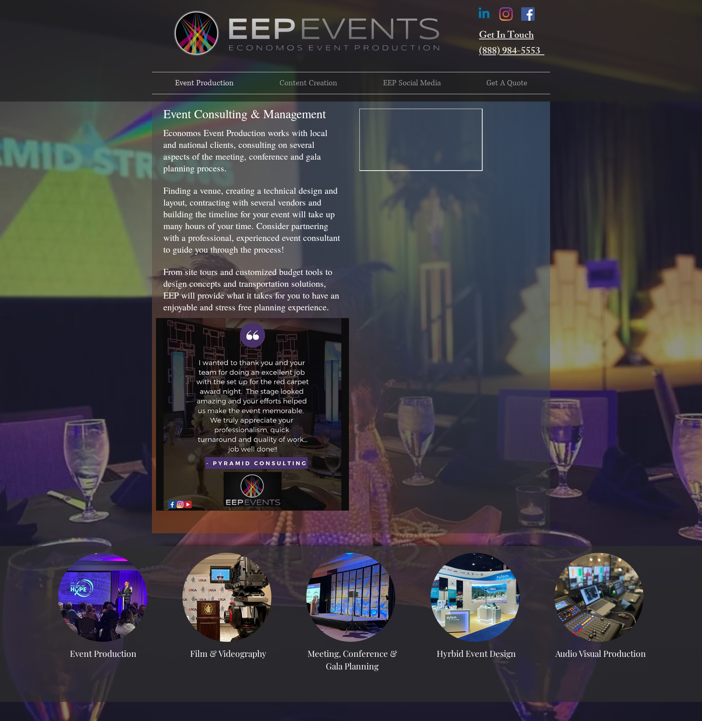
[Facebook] (528, 14)
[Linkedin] (484, 14)
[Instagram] (506, 14)
